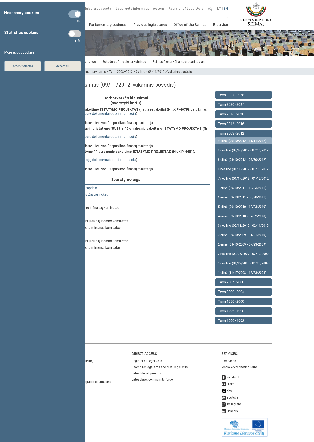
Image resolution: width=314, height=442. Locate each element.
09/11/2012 (156, 71)
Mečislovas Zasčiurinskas (89, 194)
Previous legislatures (150, 24)
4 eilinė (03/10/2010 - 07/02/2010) (242, 216)
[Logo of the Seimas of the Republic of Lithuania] (256, 14)
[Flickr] (224, 384)
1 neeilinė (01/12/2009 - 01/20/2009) (244, 263)
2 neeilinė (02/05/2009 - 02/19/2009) (244, 254)
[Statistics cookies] (74, 33)
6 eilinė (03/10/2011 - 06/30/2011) (242, 197)
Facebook (233, 377)
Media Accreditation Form (239, 367)
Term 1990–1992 (231, 321)
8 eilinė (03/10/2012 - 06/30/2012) (242, 160)
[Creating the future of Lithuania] (245, 435)
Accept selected (22, 66)
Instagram (234, 404)
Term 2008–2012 (121, 71)
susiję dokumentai (96, 114)
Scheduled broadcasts (93, 8)
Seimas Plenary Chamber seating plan (179, 61)
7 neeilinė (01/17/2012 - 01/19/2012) (244, 178)
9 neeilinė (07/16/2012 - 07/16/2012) (244, 150)
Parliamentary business (108, 24)
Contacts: (51, 354)
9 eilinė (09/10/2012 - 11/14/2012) (242, 141)
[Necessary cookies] (74, 14)
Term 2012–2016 (231, 124)
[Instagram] (224, 404)
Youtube (232, 397)
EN (226, 8)
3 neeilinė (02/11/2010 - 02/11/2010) (244, 226)
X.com (231, 390)
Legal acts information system (140, 8)
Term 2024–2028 (231, 95)
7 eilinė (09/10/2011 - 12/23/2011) (242, 188)
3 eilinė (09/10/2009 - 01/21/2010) (242, 235)
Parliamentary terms (91, 71)
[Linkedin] (224, 411)
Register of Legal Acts (186, 8)
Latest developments (146, 373)
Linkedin (232, 411)
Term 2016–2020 (231, 114)
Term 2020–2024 (231, 105)
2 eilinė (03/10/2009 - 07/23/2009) (242, 244)
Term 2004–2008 (231, 282)
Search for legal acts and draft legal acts (160, 367)
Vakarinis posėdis (179, 71)
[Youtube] (224, 397)
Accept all (62, 66)
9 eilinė (140, 71)
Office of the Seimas (190, 24)
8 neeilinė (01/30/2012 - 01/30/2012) (244, 169)
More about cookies (19, 52)
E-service (220, 24)
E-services (229, 361)
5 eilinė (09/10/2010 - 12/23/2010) (242, 207)
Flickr (230, 384)
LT (219, 8)
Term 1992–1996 (231, 311)
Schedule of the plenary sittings (124, 61)
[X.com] (224, 390)
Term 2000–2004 (231, 292)
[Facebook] (224, 377)
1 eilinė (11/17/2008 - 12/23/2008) (242, 273)
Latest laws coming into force (152, 379)
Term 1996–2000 (231, 301)
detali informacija (123, 114)
